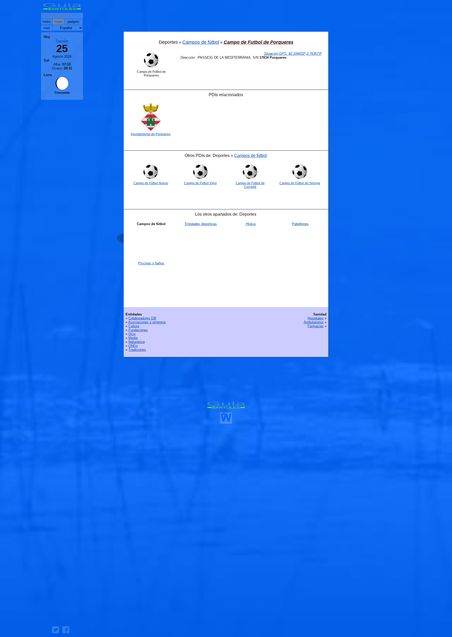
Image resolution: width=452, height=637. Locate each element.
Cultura (133, 326)
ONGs (133, 346)
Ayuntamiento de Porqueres (151, 134)
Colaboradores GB (142, 318)
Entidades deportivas (201, 224)
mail (46, 28)
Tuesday (62, 41)
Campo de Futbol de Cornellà (250, 185)
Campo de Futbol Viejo (200, 183)
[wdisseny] (226, 422)
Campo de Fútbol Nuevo (150, 183)
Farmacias (316, 326)
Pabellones (300, 224)
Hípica (251, 224)
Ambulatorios (314, 322)
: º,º (293, 54)
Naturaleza (136, 342)
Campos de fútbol (200, 42)
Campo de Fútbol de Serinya (299, 183)
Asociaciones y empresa (147, 322)
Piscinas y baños (151, 263)
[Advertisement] (226, 17)
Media (133, 338)
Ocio (131, 334)
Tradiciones (137, 350)
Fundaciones (138, 330)
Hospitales (316, 318)
